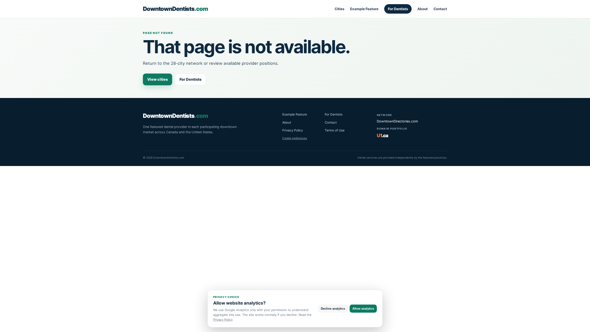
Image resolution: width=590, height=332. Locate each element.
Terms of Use (335, 130)
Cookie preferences (294, 138)
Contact (440, 9)
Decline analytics (333, 308)
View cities (157, 79)
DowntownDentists (175, 8)
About (422, 9)
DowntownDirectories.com (397, 121)
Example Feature (364, 9)
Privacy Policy (292, 130)
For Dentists (398, 9)
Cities (339, 9)
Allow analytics (363, 308)
